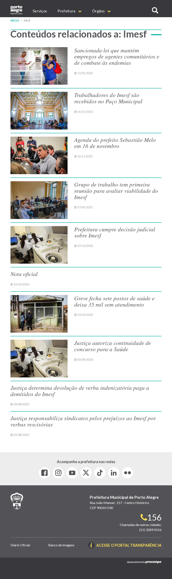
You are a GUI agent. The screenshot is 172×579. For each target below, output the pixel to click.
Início (14, 20)
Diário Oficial (20, 545)
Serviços (40, 11)
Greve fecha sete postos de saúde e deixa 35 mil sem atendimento (114, 301)
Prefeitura (66, 11)
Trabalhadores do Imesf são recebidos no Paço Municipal (108, 98)
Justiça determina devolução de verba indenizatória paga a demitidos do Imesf (79, 391)
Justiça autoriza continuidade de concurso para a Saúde (112, 346)
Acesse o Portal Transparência (129, 545)
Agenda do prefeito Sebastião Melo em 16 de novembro (115, 143)
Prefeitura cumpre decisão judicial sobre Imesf (114, 232)
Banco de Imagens (61, 545)
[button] (155, 10)
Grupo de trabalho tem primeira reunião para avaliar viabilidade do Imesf (116, 190)
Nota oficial (24, 273)
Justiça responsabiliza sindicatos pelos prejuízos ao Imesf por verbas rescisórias (83, 421)
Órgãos (98, 11)
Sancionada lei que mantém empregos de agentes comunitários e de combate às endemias (116, 56)
